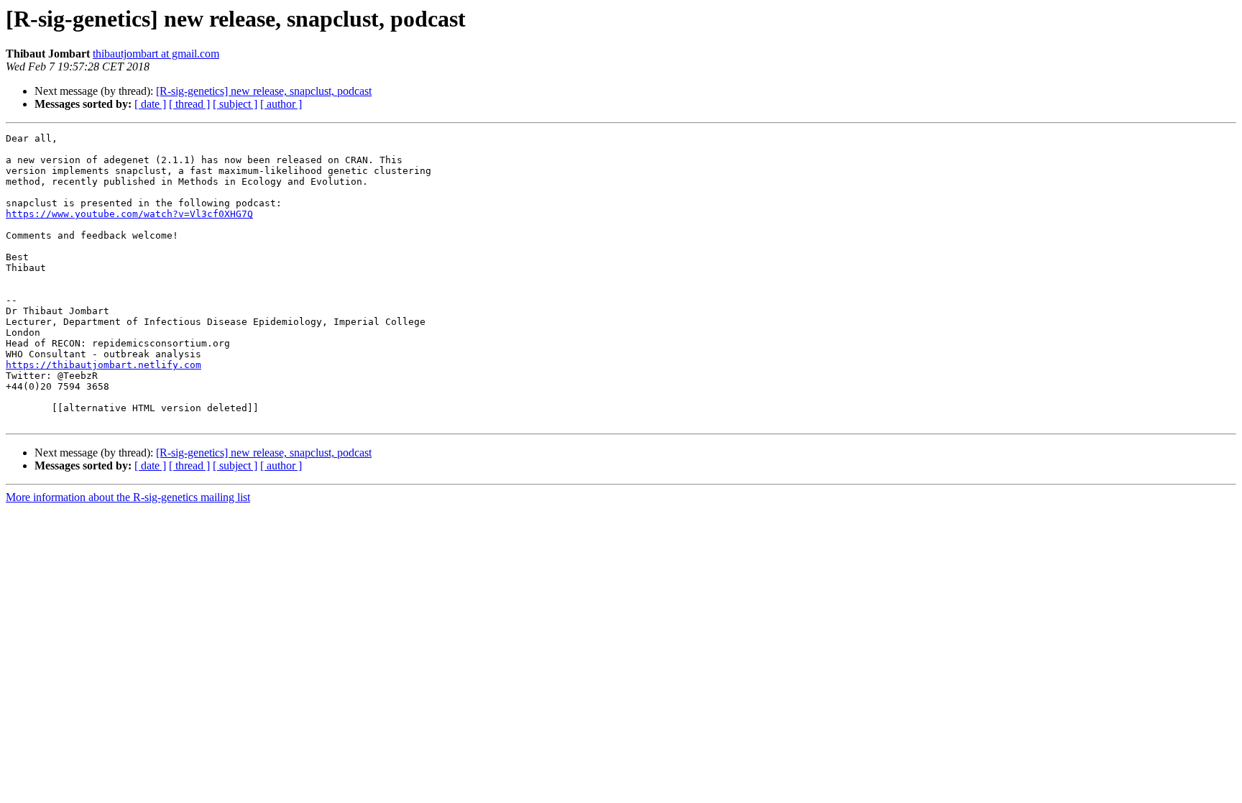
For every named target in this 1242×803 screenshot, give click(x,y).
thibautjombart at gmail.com (156, 53)
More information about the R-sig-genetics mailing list (128, 497)
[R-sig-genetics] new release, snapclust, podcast (264, 91)
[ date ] (150, 104)
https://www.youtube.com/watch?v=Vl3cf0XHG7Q (129, 213)
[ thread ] (189, 104)
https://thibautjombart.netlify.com (103, 364)
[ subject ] (235, 104)
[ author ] (281, 104)
